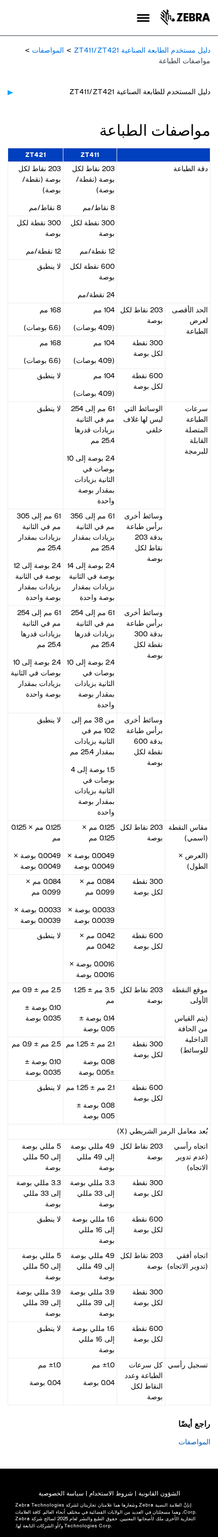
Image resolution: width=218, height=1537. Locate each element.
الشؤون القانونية (159, 1493)
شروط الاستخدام (111, 1493)
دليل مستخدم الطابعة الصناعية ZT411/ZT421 (142, 50)
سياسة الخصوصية (61, 1493)
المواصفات (48, 50)
